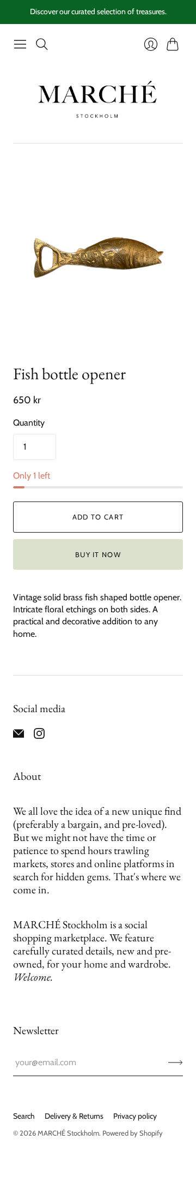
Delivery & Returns (74, 1116)
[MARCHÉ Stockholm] (98, 99)
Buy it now (98, 554)
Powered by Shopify (132, 1133)
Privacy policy (135, 1116)
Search (24, 1116)
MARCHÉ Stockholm (68, 1133)
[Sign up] (175, 1062)
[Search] (42, 44)
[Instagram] (39, 736)
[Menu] (20, 44)
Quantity (29, 422)
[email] (18, 736)
